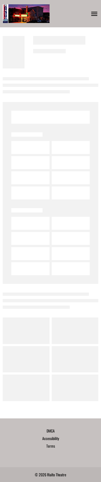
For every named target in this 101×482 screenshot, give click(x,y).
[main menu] (94, 14)
